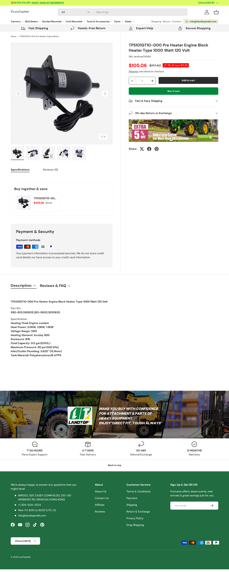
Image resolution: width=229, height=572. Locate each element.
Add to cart (188, 80)
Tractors (15, 21)
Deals (128, 21)
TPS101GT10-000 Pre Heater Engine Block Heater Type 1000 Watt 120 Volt (39, 36)
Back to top (114, 465)
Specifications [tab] (20, 169)
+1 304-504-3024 (29, 505)
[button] (216, 12)
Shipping (156, 21)
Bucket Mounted (51, 21)
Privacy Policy (135, 518)
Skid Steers (31, 21)
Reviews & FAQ (53, 285)
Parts (117, 21)
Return (166, 21)
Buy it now (173, 91)
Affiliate (99, 505)
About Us (100, 491)
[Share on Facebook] (149, 149)
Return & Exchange (138, 511)
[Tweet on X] (142, 149)
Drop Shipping (135, 525)
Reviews (100, 511)
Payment (131, 498)
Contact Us (102, 498)
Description (21, 285)
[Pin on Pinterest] (156, 149)
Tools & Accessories (98, 21)
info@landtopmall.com (32, 515)
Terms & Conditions (138, 491)
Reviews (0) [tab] (50, 169)
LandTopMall (24, 557)
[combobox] (123, 12)
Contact (177, 21)
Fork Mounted (74, 21)
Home (13, 36)
